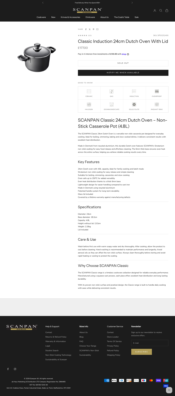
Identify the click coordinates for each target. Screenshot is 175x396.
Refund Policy (113, 350)
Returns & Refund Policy (55, 337)
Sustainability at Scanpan (56, 359)
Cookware (41, 17)
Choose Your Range (87, 346)
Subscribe (141, 352)
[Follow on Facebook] (8, 369)
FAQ (81, 341)
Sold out (123, 63)
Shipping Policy (113, 355)
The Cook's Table (121, 17)
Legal (47, 346)
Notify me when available (123, 72)
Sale (136, 17)
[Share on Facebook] (86, 29)
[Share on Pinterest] (93, 29)
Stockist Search (52, 350)
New (53, 17)
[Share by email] (97, 29)
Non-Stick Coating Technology (58, 355)
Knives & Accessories (70, 17)
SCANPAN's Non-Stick (89, 350)
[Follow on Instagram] (15, 369)
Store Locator (113, 337)
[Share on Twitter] (90, 29)
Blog (81, 337)
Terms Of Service (114, 341)
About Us (104, 17)
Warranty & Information (55, 341)
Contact (48, 332)
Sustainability (85, 355)
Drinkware (90, 17)
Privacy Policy (113, 346)
